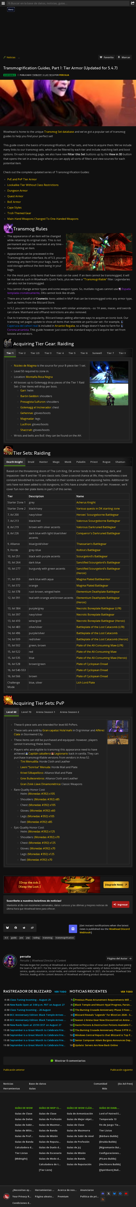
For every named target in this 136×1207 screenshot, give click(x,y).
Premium (63, 1196)
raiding (36, 937)
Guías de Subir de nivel (25, 1124)
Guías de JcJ (74, 1147)
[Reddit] (24, 928)
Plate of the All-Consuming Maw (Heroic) (101, 658)
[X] (108, 1193)
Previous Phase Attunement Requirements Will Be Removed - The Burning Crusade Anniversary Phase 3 (104, 999)
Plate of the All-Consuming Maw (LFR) (99, 645)
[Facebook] (16, 928)
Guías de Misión (48, 1136)
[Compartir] (132, 3)
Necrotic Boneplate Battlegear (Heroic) (100, 621)
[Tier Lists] (45, 1170)
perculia (64, 75)
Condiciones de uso (22, 1203)
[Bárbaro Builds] (108, 1136)
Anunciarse (87, 1190)
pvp (28, 937)
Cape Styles (14, 207)
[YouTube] (126, 1193)
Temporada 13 (107, 1119)
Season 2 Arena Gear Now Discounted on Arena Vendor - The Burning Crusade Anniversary (104, 1020)
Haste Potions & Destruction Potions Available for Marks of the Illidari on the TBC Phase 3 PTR (104, 1025)
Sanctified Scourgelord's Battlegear (98, 562)
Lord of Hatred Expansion (110, 1113)
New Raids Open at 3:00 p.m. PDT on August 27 (37, 1004)
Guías (32, 1088)
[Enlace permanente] (32, 928)
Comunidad (100, 1083)
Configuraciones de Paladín (110, 1153)
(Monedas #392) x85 (47, 799)
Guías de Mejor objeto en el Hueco (81, 1119)
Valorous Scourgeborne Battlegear (98, 521)
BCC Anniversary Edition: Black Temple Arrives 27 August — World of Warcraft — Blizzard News (38, 1014)
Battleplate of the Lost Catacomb (97, 633)
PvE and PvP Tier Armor (22, 179)
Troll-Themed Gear (19, 213)
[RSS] (102, 1199)
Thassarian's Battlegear (91, 544)
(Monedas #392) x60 (42, 810)
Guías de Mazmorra (50, 1124)
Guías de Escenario (50, 1153)
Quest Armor (15, 196)
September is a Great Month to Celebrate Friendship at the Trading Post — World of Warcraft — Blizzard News (38, 1040)
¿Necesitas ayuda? (22, 1190)
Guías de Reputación (51, 1141)
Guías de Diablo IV (110, 1107)
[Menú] (3, 3)
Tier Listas (21, 1153)
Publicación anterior (14, 1069)
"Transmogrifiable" (95, 279)
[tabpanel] (68, 400)
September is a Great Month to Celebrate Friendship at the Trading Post (38, 1030)
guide (13, 937)
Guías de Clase (23, 1113)
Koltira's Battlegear (88, 550)
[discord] (73, 929)
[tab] (10, 353)
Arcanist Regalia (65, 326)
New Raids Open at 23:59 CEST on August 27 (35, 1025)
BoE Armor (14, 202)
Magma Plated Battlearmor (93, 579)
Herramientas (11, 1088)
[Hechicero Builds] (110, 1164)
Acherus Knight (86, 502)
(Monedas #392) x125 (41, 831)
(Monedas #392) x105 (41, 793)
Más (104, 1088)
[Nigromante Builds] (110, 1147)
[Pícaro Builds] (107, 1158)
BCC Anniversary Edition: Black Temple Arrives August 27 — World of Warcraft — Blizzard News (38, 1020)
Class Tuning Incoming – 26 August (30, 1009)
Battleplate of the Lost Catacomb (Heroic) (102, 639)
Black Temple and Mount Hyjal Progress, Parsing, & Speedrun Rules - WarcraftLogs (104, 1004)
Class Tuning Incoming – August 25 (30, 999)
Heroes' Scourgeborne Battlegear (97, 515)
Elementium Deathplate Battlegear (98, 591)
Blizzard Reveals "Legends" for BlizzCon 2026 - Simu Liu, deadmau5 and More (104, 1014)
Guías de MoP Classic (51, 1107)
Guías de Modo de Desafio (51, 1158)
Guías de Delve (24, 1119)
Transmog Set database (59, 132)
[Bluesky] (7, 928)
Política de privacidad (90, 1196)
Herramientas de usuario (45, 1190)
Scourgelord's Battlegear (92, 556)
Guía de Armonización (80, 1113)
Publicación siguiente (121, 1069)
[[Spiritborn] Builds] (110, 1170)
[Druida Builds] (107, 1141)
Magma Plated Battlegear (92, 585)
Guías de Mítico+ (25, 1130)
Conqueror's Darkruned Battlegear (98, 533)
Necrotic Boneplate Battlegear (95, 614)
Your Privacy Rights (22, 1196)
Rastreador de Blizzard (27, 991)
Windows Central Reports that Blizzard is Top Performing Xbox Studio (104, 1035)
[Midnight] (21, 1158)
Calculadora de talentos (25, 1147)
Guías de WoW (24, 1107)
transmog (47, 937)
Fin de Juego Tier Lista (110, 1124)
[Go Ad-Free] (125, 1083)
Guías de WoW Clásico (81, 1107)
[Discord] (102, 1193)
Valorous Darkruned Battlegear (96, 527)
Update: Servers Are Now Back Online (96, 1045)
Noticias (11, 57)
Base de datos (37, 1083)
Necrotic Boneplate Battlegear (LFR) (98, 608)
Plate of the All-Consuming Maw (96, 652)
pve (21, 937)
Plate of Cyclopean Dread (92, 664)
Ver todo (60, 991)
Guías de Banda (24, 1141)
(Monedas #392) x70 (47, 837)
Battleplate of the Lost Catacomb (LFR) (100, 627)
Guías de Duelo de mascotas (51, 1147)
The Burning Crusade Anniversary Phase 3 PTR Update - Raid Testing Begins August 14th (104, 1030)
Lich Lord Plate (85, 682)
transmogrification (65, 937)
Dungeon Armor (17, 190)
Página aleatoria (45, 1196)
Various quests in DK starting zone (98, 508)
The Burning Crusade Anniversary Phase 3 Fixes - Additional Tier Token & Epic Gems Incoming (104, 1009)
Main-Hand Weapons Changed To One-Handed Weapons (42, 219)
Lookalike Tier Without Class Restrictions (33, 185)
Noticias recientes (88, 991)
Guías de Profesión (25, 1136)
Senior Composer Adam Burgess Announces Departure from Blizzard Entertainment (104, 1040)
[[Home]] (6, 1198)
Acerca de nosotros (68, 1190)
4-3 (6, 937)
